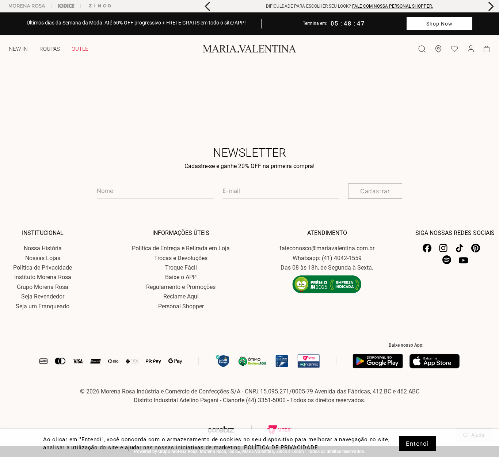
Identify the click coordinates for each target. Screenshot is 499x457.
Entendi (417, 443)
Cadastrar (375, 191)
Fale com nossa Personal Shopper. (392, 6)
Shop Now (439, 24)
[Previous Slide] (207, 6)
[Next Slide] (491, 6)
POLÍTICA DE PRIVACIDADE (281, 447)
